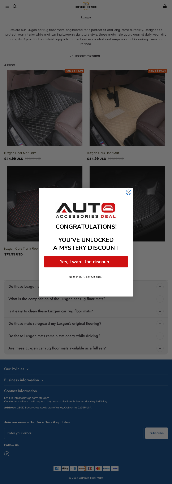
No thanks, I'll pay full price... (86, 277)
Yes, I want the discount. (86, 262)
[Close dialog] (128, 192)
